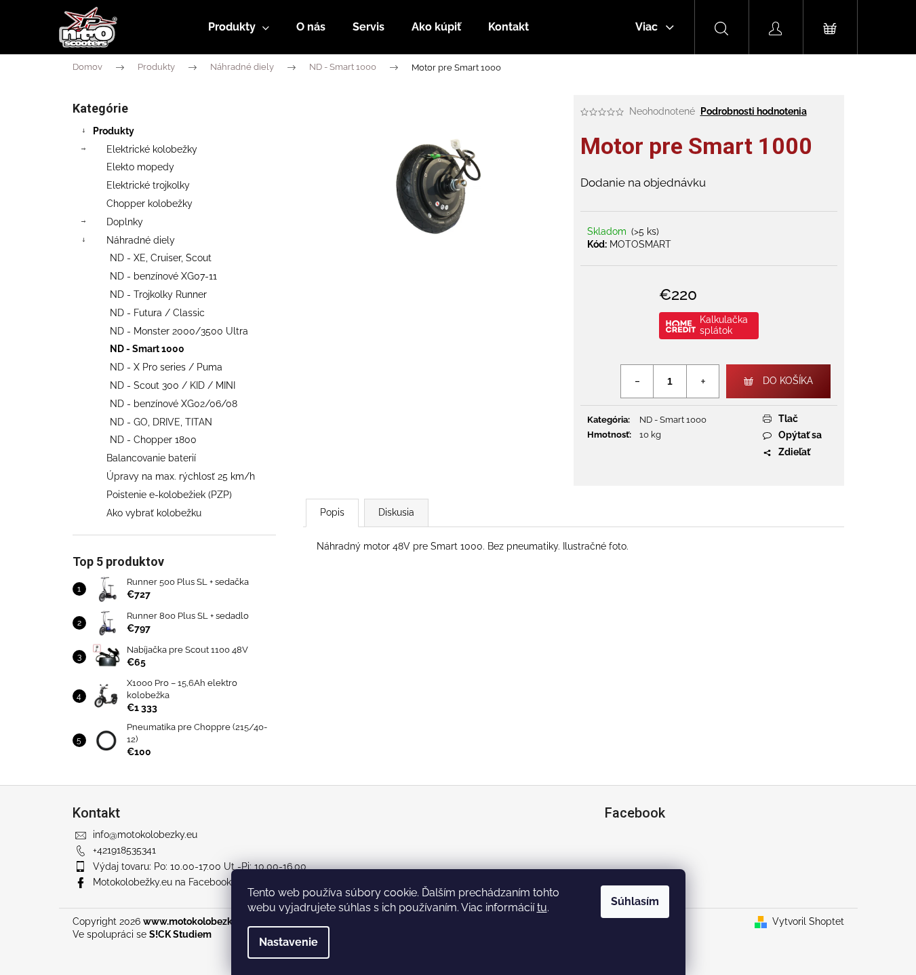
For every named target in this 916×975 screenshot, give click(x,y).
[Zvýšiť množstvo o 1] (702, 381)
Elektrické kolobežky (151, 149)
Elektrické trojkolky (148, 185)
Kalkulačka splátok (724, 325)
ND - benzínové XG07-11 (163, 276)
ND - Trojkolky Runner (158, 294)
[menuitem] (239, 27)
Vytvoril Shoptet (808, 921)
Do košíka (788, 380)
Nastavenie (288, 942)
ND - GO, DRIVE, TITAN (161, 422)
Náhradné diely (140, 240)
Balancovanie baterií (151, 458)
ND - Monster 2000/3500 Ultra (179, 331)
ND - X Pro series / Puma (166, 367)
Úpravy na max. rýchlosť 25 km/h (180, 476)
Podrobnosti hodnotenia (753, 111)
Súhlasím (635, 901)
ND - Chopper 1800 (153, 439)
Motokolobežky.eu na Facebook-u (166, 882)
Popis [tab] (332, 512)
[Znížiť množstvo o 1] (637, 381)
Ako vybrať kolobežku (153, 513)
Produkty (113, 131)
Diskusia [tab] (396, 512)
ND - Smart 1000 (147, 348)
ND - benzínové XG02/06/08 (173, 403)
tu (542, 907)
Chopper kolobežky (149, 203)
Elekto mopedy (140, 166)
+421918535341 (124, 850)
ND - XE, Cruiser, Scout (161, 257)
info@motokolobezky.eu (145, 834)
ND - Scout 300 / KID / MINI (172, 385)
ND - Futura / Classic (157, 312)
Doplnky (124, 221)
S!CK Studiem (180, 934)
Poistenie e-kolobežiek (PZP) (169, 494)
